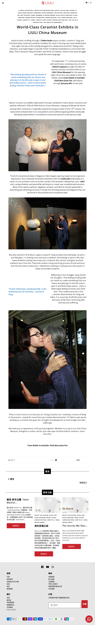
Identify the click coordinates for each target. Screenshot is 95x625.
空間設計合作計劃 (13, 582)
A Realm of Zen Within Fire (44, 10)
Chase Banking (47, 13)
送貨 (8, 584)
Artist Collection (62, 10)
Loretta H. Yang (29, 20)
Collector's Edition (61, 13)
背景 (8, 598)
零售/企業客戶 (53, 584)
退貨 (8, 586)
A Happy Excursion (25, 10)
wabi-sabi (65, 178)
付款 (8, 577)
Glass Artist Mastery (64, 15)
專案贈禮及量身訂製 (55, 586)
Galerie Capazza (59, 66)
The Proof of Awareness (52, 22)
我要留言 (83, 482)
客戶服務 (51, 579)
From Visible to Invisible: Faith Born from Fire (47, 445)
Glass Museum (40, 517)
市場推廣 (51, 582)
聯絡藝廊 (10, 589)
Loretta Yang (41, 20)
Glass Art (53, 515)
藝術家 (9, 600)
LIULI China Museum (64, 17)
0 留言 (78, 460)
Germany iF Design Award (45, 15)
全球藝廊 (10, 607)
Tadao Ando (46, 40)
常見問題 (51, 589)
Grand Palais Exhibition (34, 17)
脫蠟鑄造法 (10, 605)
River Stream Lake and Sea (57, 20)
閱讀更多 (16, 526)
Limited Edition (50, 17)
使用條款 (10, 579)
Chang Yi (73, 10)
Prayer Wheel (40, 522)
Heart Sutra (51, 517)
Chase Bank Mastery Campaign (29, 13)
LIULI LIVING (11, 610)
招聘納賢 (51, 577)
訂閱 (84, 604)
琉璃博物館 (10, 602)
